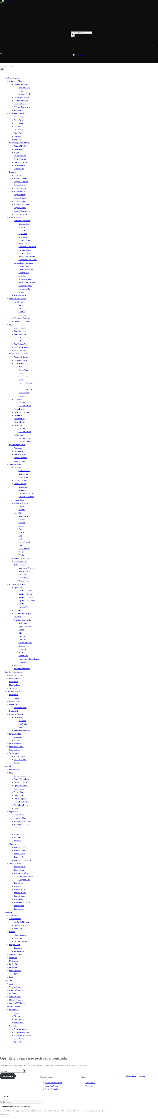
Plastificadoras (19, 169)
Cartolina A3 (23, 474)
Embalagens (13, 1026)
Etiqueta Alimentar (21, 182)
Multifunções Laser (21, 825)
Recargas (22, 292)
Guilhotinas (23, 490)
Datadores (22, 636)
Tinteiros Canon (20, 851)
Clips (20, 633)
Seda (20, 545)
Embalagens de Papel (21, 1032)
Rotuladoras (18, 838)
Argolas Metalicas (20, 146)
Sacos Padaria (19, 1039)
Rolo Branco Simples (21, 347)
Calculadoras (18, 302)
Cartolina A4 (23, 477)
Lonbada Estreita (25, 406)
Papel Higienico (15, 734)
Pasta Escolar (19, 415)
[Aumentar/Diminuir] (1, 1114)
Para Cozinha (23, 724)
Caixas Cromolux (25, 370)
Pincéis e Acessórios (21, 558)
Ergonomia (13, 993)
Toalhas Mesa (19, 1023)
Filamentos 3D (14, 769)
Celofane (22, 523)
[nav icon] (1, 2)
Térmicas (17, 841)
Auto (11, 984)
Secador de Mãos (20, 708)
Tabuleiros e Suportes (22, 669)
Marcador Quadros (25, 286)
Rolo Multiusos (19, 756)
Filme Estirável (14, 685)
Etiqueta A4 (18, 175)
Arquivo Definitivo (21, 357)
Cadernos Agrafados (21, 97)
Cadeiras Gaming (15, 987)
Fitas (11, 773)
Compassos (23, 487)
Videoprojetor (19, 951)
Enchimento (13, 682)
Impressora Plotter (20, 818)
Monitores (13, 958)
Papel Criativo (19, 513)
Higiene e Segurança (12, 691)
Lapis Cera (22, 230)
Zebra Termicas (19, 808)
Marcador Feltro (24, 240)
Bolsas (21, 367)
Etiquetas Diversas (20, 214)
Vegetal (21, 552)
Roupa (16, 698)
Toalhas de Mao (15, 753)
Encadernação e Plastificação (19, 143)
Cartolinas (17, 467)
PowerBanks (18, 938)
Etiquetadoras (19, 792)
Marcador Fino (24, 243)
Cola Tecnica (18, 130)
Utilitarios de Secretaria (17, 584)
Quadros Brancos (20, 458)
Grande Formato (20, 328)
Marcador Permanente (27, 256)
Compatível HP (24, 880)
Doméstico (18, 737)
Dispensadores (14, 701)
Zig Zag (17, 763)
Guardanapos (19, 1019)
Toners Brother (19, 867)
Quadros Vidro (19, 461)
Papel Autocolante (20, 162)
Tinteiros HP (18, 857)
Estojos (21, 506)
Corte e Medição (20, 484)
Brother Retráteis (20, 776)
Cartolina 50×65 (24, 471)
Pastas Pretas (18, 425)
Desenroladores (15, 678)
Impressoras (13, 812)
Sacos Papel (13, 688)
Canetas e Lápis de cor (22, 221)
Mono (21, 831)
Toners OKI (18, 899)
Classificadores (24, 377)
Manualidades (19, 500)
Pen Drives (18, 928)
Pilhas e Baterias (20, 935)
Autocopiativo (24, 516)
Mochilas (22, 510)
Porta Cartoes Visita (26, 390)
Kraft (20, 536)
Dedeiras (22, 639)
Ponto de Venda (15, 971)
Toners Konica (19, 889)
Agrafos (21, 604)
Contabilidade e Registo (22, 614)
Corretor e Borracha (26, 269)
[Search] (73, 35)
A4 (20, 341)
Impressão (8, 766)
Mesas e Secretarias (16, 1000)
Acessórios (13, 915)
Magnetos (22, 649)
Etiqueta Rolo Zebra (21, 204)
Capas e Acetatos (20, 159)
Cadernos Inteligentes (22, 107)
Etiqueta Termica (20, 208)
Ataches (21, 630)
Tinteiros (12, 844)
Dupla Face (18, 133)
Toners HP (18, 886)
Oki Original (18, 795)
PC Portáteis (13, 964)
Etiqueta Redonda (20, 201)
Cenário (21, 526)
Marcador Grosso (25, 250)
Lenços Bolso (14, 711)
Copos (16, 1013)
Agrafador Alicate (25, 591)
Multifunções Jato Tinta (22, 821)
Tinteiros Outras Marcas (22, 860)
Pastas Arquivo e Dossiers (18, 354)
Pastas (21, 386)
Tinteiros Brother (20, 847)
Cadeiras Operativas (16, 990)
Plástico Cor (18, 435)
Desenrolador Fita (25, 643)
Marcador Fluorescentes (27, 247)
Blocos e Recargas (20, 84)
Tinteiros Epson (19, 854)
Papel (11, 325)
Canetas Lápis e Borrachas (23, 263)
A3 (20, 338)
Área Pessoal (90, 1083)
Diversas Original (20, 782)
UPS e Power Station (21, 941)
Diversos (17, 1016)
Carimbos (17, 610)
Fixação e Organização (22, 620)
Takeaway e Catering (12, 1006)
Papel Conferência (20, 454)
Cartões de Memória (21, 922)
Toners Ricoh (19, 906)
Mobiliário (8, 980)
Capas (21, 373)
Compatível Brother (26, 876)
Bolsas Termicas (20, 156)
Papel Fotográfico (20, 344)
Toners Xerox (19, 909)
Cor (20, 828)
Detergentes (13, 695)
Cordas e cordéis (20, 480)
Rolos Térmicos (19, 351)
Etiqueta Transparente (22, 211)
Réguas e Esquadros (26, 493)
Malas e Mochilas (15, 954)
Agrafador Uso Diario (27, 601)
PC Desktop (13, 961)
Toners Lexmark (20, 896)
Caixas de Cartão (15, 675)
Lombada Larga (24, 402)
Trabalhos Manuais (16, 464)
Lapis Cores (23, 234)
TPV (15, 974)
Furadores (17, 665)
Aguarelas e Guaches (26, 568)
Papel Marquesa (15, 743)
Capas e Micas (19, 364)
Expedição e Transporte (13, 672)
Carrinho (88, 1086)
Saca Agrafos (23, 607)
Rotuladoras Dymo (21, 805)
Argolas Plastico (20, 149)
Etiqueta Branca (20, 185)
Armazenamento (15, 919)
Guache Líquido (24, 571)
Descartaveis (14, 1010)
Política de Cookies (52, 1089)
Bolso (21, 305)
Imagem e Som (14, 945)
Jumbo (16, 740)
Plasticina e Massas (21, 562)
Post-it (21, 91)
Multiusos (22, 721)
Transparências (24, 549)
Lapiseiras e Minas (25, 279)
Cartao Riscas (19, 409)
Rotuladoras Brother (21, 802)
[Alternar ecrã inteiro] (3, 1114)
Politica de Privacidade (53, 1083)
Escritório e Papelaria (12, 78)
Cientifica (22, 308)
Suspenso (22, 396)
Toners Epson (19, 883)
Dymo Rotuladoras (21, 786)
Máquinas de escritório (17, 299)
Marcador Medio (25, 253)
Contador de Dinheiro (22, 318)
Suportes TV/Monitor (17, 1003)
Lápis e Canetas (15, 217)
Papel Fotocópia (20, 334)
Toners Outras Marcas (22, 902)
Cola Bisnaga (19, 117)
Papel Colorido (19, 331)
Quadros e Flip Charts (17, 445)
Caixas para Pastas (20, 360)
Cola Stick (18, 127)
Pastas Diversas (19, 422)
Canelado (22, 519)
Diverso (21, 532)
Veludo (21, 555)
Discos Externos (20, 925)
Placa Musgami (24, 542)
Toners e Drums (15, 863)
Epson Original (19, 789)
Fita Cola (17, 136)
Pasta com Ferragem (21, 412)
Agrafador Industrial (26, 597)
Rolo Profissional (20, 760)
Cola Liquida (18, 123)
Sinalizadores (23, 662)
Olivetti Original (20, 799)
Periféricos (13, 967)
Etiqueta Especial (20, 198)
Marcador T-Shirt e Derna (28, 260)
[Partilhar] (5, 1114)
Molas (21, 652)
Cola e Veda (18, 120)
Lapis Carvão (23, 276)
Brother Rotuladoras (21, 779)
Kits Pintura (23, 575)
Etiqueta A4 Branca (21, 178)
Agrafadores (18, 588)
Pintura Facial (24, 578)
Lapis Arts (22, 227)
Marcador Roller (25, 289)
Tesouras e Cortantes (26, 497)
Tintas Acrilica (24, 581)
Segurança (18, 140)
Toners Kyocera (20, 893)
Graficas (22, 312)
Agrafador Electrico (26, 594)
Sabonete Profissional (22, 730)
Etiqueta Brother (20, 188)
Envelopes (18, 617)
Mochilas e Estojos (21, 503)
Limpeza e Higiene (16, 714)
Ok (102, 1111)
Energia (12, 932)
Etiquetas (12, 172)
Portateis (17, 834)
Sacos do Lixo (14, 750)
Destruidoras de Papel (22, 321)
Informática (9, 912)
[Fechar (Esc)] (8, 1114)
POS (11, 977)
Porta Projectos (24, 393)
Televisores (18, 948)
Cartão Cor (18, 399)
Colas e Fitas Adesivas (17, 114)
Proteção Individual (16, 747)
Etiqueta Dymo (19, 195)
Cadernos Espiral (20, 104)
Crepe (21, 529)
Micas (21, 380)
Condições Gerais (51, 1086)
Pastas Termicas (19, 165)
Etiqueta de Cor (19, 191)
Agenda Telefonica (25, 627)
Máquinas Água (15, 997)
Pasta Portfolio (19, 419)
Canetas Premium (25, 266)
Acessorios (18, 448)
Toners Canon (19, 870)
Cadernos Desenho (21, 101)
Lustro (21, 539)
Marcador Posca (20, 295)
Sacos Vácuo (18, 1042)
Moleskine (18, 110)
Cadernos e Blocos (16, 81)
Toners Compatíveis (21, 873)
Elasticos (22, 646)
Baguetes (17, 153)
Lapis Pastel (23, 237)
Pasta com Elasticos (26, 383)
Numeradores (23, 656)
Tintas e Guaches (20, 565)
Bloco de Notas (24, 88)
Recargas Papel (24, 94)
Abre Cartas (23, 623)
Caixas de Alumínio (21, 1029)
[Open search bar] (72, 29)
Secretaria (22, 315)
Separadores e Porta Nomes (29, 659)
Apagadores (18, 451)
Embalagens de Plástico (22, 1036)
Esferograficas (24, 224)
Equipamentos (14, 704)
